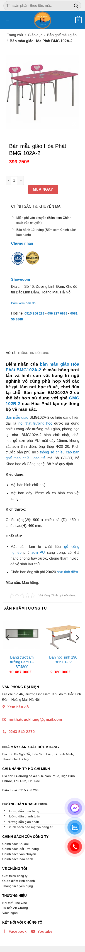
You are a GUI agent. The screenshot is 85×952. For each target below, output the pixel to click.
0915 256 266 (34, 313)
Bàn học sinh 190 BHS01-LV (63, 659)
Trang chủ (15, 35)
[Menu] (7, 21)
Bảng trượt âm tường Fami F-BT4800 (22, 662)
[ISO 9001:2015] (18, 261)
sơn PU (38, 552)
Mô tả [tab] (10, 353)
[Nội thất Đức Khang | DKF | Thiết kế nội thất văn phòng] (42, 20)
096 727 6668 (57, 313)
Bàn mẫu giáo (17, 417)
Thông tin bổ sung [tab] (33, 353)
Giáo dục (35, 35)
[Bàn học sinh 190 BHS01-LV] (63, 634)
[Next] (77, 646)
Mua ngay (43, 189)
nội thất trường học (35, 423)
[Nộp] (76, 5)
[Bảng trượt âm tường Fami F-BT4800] (21, 634)
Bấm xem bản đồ (23, 303)
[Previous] (8, 646)
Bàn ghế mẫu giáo (62, 35)
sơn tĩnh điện (67, 572)
